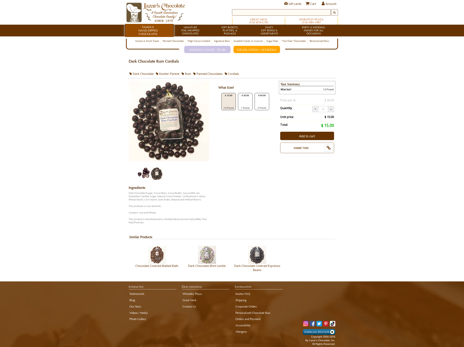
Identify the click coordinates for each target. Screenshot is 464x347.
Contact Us (189, 306)
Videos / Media (138, 313)
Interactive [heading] (136, 287)
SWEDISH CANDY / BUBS (207, 50)
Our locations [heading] (192, 287)
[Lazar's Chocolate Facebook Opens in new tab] (312, 323)
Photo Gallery (137, 319)
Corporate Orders (246, 306)
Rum (187, 74)
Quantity (286, 108)
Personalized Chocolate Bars (252, 313)
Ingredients (137, 188)
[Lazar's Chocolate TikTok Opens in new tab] (332, 323)
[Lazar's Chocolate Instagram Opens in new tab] (305, 323)
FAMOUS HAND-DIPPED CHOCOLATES (148, 30)
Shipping (240, 300)
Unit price (286, 117)
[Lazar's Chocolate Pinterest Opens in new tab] (326, 323)
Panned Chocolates (173, 41)
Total (283, 125)
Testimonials (136, 294)
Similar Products (140, 237)
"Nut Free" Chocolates (294, 41)
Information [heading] (243, 287)
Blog (132, 300)
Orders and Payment (247, 319)
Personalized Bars (319, 41)
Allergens (241, 331)
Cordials (233, 74)
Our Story (135, 306)
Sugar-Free (272, 41)
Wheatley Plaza (311, 21)
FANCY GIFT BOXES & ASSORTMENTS (269, 30)
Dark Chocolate (143, 74)
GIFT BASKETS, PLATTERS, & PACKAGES (229, 30)
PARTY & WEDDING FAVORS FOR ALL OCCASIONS (313, 30)
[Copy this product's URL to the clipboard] (328, 148)
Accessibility (243, 325)
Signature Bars (222, 41)
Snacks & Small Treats (147, 41)
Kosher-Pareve (168, 74)
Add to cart (307, 136)
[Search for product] (334, 12)
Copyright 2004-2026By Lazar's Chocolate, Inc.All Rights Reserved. (320, 340)
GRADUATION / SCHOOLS (256, 50)
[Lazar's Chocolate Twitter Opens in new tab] (319, 323)
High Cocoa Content (199, 41)
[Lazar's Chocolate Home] (155, 12)
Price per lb (288, 100)
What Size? (226, 87)
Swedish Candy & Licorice (248, 41)
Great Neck (258, 21)
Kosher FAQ (242, 294)
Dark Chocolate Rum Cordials (154, 61)
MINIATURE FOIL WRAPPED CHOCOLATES (190, 30)
